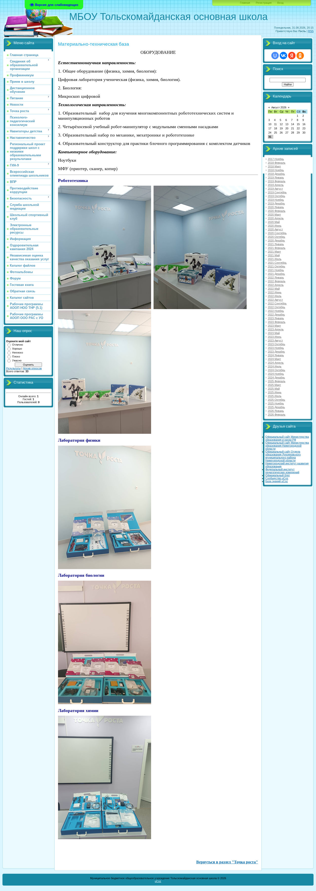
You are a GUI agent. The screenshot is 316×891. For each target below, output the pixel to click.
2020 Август (275, 229)
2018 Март (274, 166)
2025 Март (274, 384)
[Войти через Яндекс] (292, 55)
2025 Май (274, 388)
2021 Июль (274, 258)
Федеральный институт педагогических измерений (282, 471)
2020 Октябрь (276, 236)
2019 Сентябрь (277, 192)
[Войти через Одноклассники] (300, 55)
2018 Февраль (276, 162)
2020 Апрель (276, 218)
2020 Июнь (274, 225)
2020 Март (274, 214)
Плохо (16, 356)
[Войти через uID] (275, 55)
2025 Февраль (276, 381)
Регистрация (264, 2)
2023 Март (274, 325)
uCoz (158, 881)
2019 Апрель (276, 184)
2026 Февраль (276, 414)
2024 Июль (274, 366)
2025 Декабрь (276, 407)
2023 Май (274, 333)
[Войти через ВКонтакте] (283, 55)
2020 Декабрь (276, 240)
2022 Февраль (276, 281)
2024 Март (274, 358)
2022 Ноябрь (276, 310)
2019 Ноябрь (276, 199)
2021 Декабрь (276, 273)
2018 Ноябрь (276, 170)
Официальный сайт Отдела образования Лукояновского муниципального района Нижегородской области (283, 456)
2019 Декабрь (276, 203)
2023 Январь (276, 318)
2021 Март (274, 251)
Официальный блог (277, 475)
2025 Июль (274, 396)
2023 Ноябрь (276, 347)
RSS (311, 31)
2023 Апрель (276, 329)
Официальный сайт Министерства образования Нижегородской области (287, 445)
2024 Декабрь (276, 377)
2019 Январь (276, 177)
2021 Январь (276, 244)
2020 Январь (276, 207)
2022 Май (274, 288)
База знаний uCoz (276, 481)
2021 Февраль (276, 247)
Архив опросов (32, 368)
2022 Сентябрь (277, 303)
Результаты (13, 368)
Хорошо (17, 348)
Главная (245, 2)
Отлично (17, 344)
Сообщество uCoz (276, 478)
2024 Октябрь (276, 370)
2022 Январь (276, 277)
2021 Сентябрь (277, 262)
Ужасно (16, 360)
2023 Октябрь (276, 344)
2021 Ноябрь (276, 270)
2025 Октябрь (276, 399)
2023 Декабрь (276, 351)
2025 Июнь (274, 392)
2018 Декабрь (276, 173)
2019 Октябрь (276, 196)
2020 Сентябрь (277, 233)
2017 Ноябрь (276, 159)
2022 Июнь (274, 292)
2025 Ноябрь (276, 403)
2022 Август (275, 299)
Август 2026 (278, 107)
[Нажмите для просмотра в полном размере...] (104, 307)
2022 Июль (274, 296)
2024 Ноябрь (276, 373)
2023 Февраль (276, 321)
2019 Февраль (276, 181)
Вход (280, 2)
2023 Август (275, 340)
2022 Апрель (276, 284)
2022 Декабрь (276, 314)
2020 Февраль (276, 210)
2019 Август (275, 188)
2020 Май (274, 221)
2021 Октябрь (276, 266)
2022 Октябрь (276, 307)
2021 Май (274, 255)
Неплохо (17, 352)
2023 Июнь (274, 336)
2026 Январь (276, 410)
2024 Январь (276, 355)
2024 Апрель (276, 362)
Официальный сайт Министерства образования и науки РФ (287, 438)
